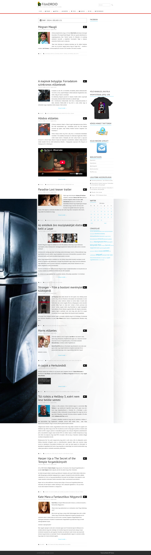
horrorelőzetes (94, 239)
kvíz (93, 242)
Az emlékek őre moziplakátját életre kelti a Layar (60, 226)
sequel (72, 113)
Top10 (74, 11)
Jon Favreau (70, 53)
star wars (110, 255)
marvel (69, 544)
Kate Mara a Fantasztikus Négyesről (60, 497)
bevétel (97, 233)
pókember (92, 251)
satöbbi (106, 251)
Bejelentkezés (93, 163)
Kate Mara (55, 544)
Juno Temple (72, 360)
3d (90, 231)
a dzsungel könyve (49, 53)
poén (108, 248)
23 (98, 217)
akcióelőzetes (97, 231)
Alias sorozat (99, 192)
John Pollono (48, 325)
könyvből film (54, 282)
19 (108, 214)
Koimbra (54, 29)
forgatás (106, 236)
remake (100, 251)
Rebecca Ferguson (71, 391)
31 (101, 220)
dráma (103, 233)
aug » (105, 223)
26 (108, 217)
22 (94, 217)
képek (41, 391)
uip (105, 257)
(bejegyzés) (93, 166)
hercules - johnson (55, 391)
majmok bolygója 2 (66, 113)
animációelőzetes (51, 184)
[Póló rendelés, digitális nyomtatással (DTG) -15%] (102, 108)
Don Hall (63, 184)
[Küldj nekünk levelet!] (102, 148)
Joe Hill (67, 360)
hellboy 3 (61, 453)
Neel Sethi (76, 53)
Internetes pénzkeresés (97, 180)
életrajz (102, 259)
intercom (105, 239)
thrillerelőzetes (97, 257)
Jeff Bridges (47, 282)
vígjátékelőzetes (94, 259)
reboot (96, 251)
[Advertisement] (62, 68)
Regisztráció (92, 160)
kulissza (82, 11)
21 (91, 217)
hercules (48, 391)
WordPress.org (93, 172)
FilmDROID (50, 4)
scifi (110, 251)
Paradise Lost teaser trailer (54, 189)
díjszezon (101, 236)
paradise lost (76, 220)
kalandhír (66, 491)
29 (94, 220)
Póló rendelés (99, 11)
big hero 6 (58, 184)
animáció (103, 231)
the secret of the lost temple (76, 491)
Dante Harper (54, 491)
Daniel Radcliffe (57, 360)
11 (104, 211)
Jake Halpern (60, 491)
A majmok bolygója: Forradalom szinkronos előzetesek (57, 82)
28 (91, 220)
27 (111, 217)
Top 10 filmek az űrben (108, 180)
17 (101, 214)
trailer (48, 11)
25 (104, 217)
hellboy (56, 453)
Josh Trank (50, 544)
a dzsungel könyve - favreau (60, 53)
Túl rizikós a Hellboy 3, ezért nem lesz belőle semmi (58, 398)
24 (101, 217)
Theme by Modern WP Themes (107, 553)
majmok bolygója (57, 113)
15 (94, 214)
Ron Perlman (67, 453)
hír (41, 11)
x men (100, 259)
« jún (92, 223)
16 (98, 214)
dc (100, 233)
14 (91, 214)
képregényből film (69, 184)
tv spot (78, 391)
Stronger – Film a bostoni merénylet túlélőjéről (60, 289)
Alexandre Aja (50, 360)
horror (109, 236)
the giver (60, 282)
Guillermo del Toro (49, 453)
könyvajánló (109, 242)
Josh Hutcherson (68, 220)
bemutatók (92, 233)
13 (111, 211)
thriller (91, 257)
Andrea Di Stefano (51, 220)
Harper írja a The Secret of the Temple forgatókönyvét (57, 460)
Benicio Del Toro (60, 220)
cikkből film (47, 491)
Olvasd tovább (62, 108)
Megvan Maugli (47, 27)
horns (63, 360)
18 (104, 214)
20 (111, 214)
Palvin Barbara (63, 391)
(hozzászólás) (94, 169)
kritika (56, 11)
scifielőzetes (93, 255)
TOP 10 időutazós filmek (101, 195)
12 (108, 211)
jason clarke (50, 113)
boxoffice (65, 11)
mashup (112, 245)
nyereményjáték (102, 248)
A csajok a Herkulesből (52, 365)
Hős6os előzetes (48, 118)
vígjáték (108, 257)
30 (98, 220)
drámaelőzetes (94, 236)
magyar (103, 245)
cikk (90, 11)
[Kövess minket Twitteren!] (102, 131)
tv (101, 257)
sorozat (104, 255)
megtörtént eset (63, 325)
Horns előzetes (47, 330)
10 (101, 211)
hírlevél (100, 239)
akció (93, 231)
